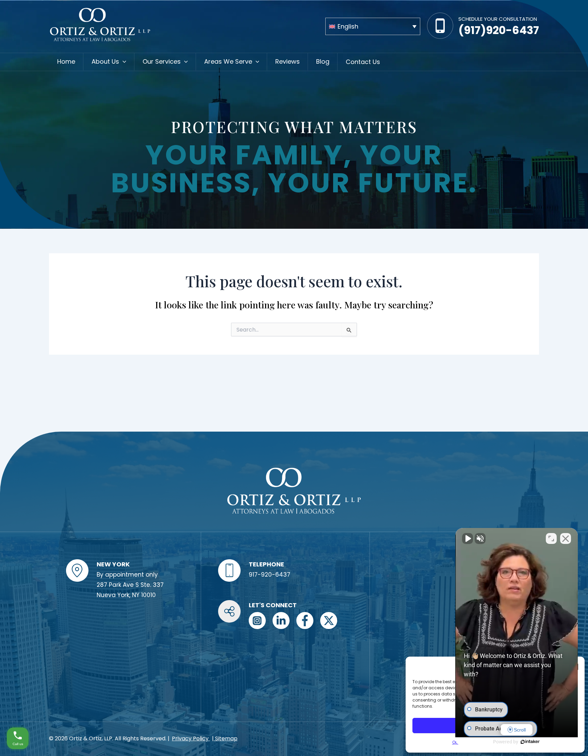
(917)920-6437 (498, 30)
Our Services (162, 61)
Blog (322, 61)
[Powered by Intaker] (530, 742)
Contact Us (363, 62)
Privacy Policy (191, 738)
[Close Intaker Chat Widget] (565, 538)
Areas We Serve (228, 61)
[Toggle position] (551, 538)
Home (66, 61)
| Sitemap (225, 738)
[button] (122, 62)
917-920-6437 (269, 574)
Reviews (287, 61)
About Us (105, 61)
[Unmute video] (467, 538)
